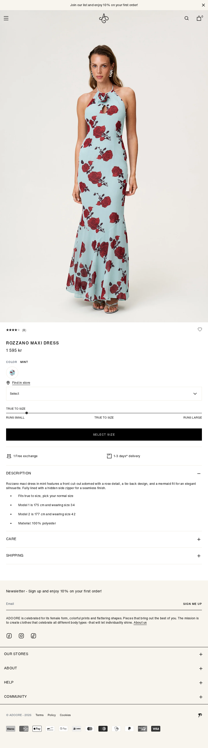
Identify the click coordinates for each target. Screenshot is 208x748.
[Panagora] (200, 715)
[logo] (103, 18)
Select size (104, 435)
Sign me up (192, 604)
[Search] (187, 18)
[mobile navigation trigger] (6, 18)
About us (140, 622)
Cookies (65, 715)
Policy (52, 715)
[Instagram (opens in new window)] (21, 636)
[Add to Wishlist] (200, 329)
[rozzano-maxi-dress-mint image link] (104, 166)
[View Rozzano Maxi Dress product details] (12, 373)
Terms (40, 715)
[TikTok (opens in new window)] (33, 636)
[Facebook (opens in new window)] (9, 636)
